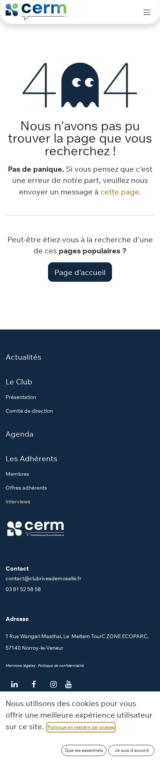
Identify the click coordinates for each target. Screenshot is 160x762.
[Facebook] (33, 684)
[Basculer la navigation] (147, 12)
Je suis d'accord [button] (131, 750)
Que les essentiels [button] (84, 750)
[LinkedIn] (14, 684)
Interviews (18, 501)
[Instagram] (53, 684)
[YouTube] (68, 684)
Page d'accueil (80, 272)
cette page (119, 191)
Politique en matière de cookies (81, 727)
